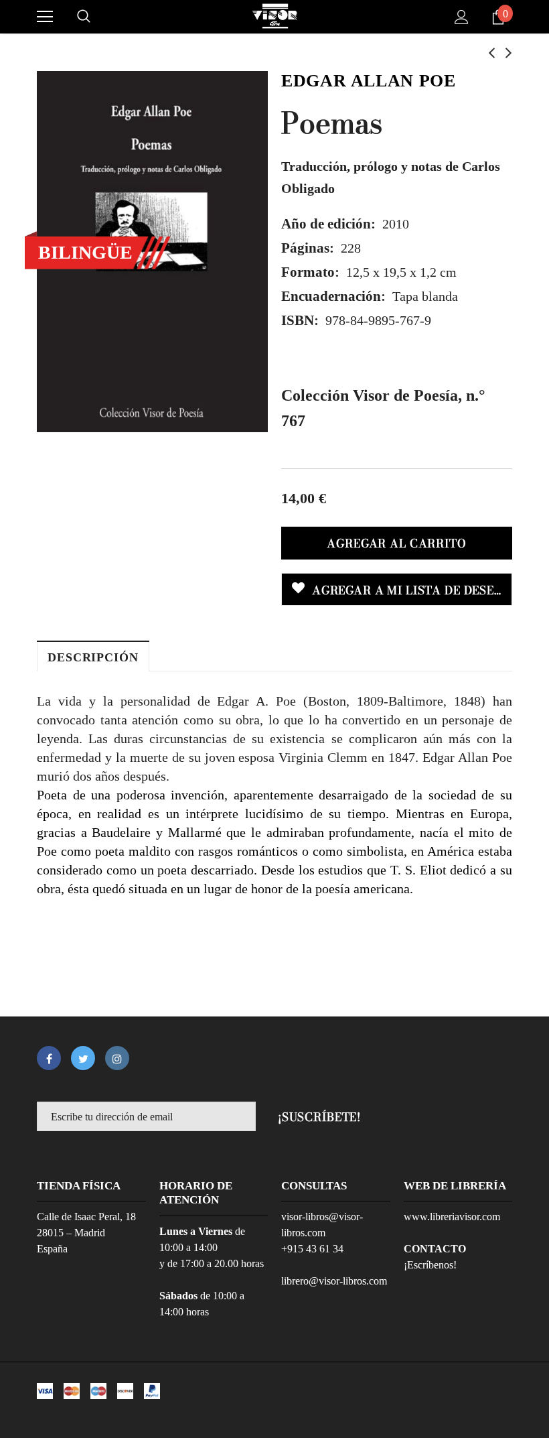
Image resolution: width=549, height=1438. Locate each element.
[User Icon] (462, 17)
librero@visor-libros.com (334, 1281)
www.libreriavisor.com (452, 1216)
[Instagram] (117, 1058)
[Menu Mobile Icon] (45, 17)
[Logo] (274, 16)
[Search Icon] (83, 16)
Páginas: (307, 248)
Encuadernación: (333, 296)
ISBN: (300, 320)
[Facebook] (49, 1058)
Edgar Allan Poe (368, 80)
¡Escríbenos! (430, 1264)
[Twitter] (83, 1058)
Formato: (310, 272)
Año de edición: (328, 224)
